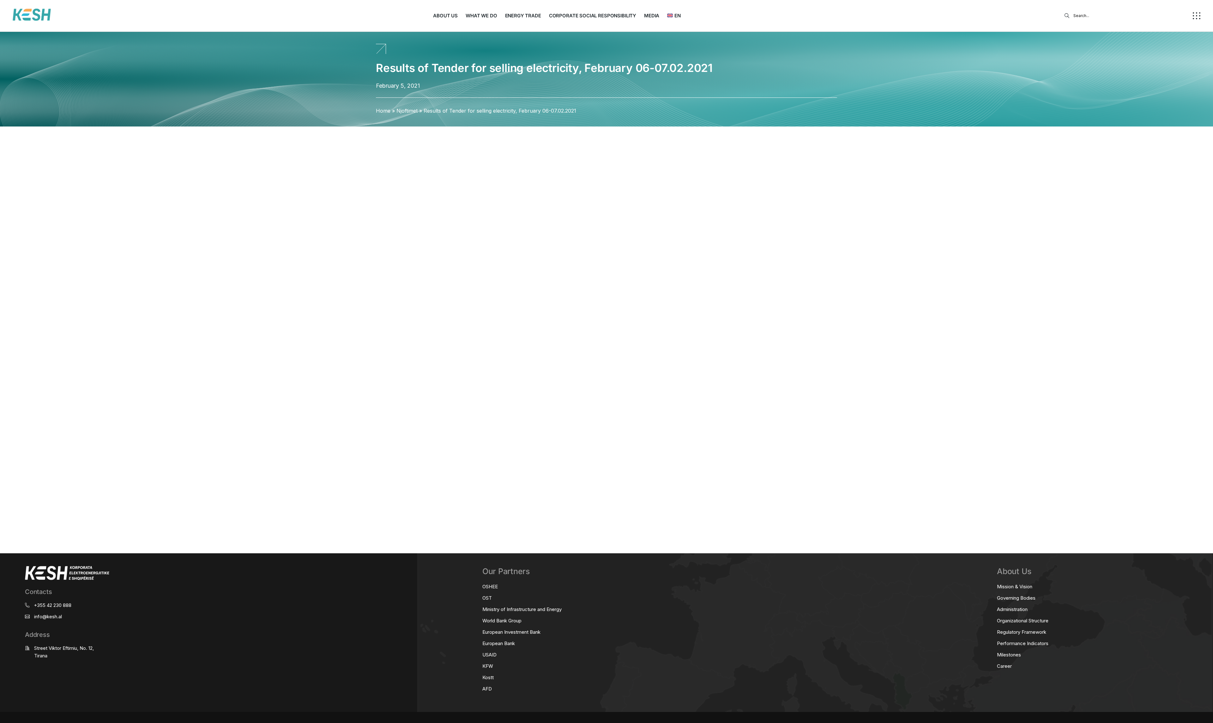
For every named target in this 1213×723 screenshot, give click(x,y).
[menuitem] (673, 16)
